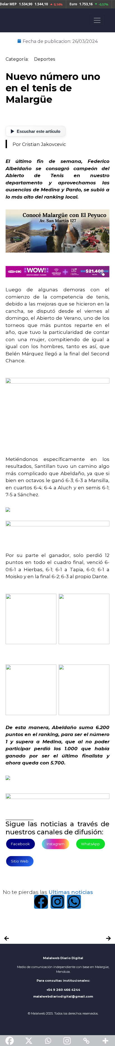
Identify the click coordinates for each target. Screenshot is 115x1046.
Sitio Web (19, 861)
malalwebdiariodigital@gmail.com (63, 996)
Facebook (20, 844)
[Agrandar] (49, 592)
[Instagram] (57, 902)
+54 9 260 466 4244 (63, 990)
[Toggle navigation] (97, 20)
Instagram (55, 844)
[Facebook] (41, 902)
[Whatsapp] (74, 902)
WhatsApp (90, 844)
